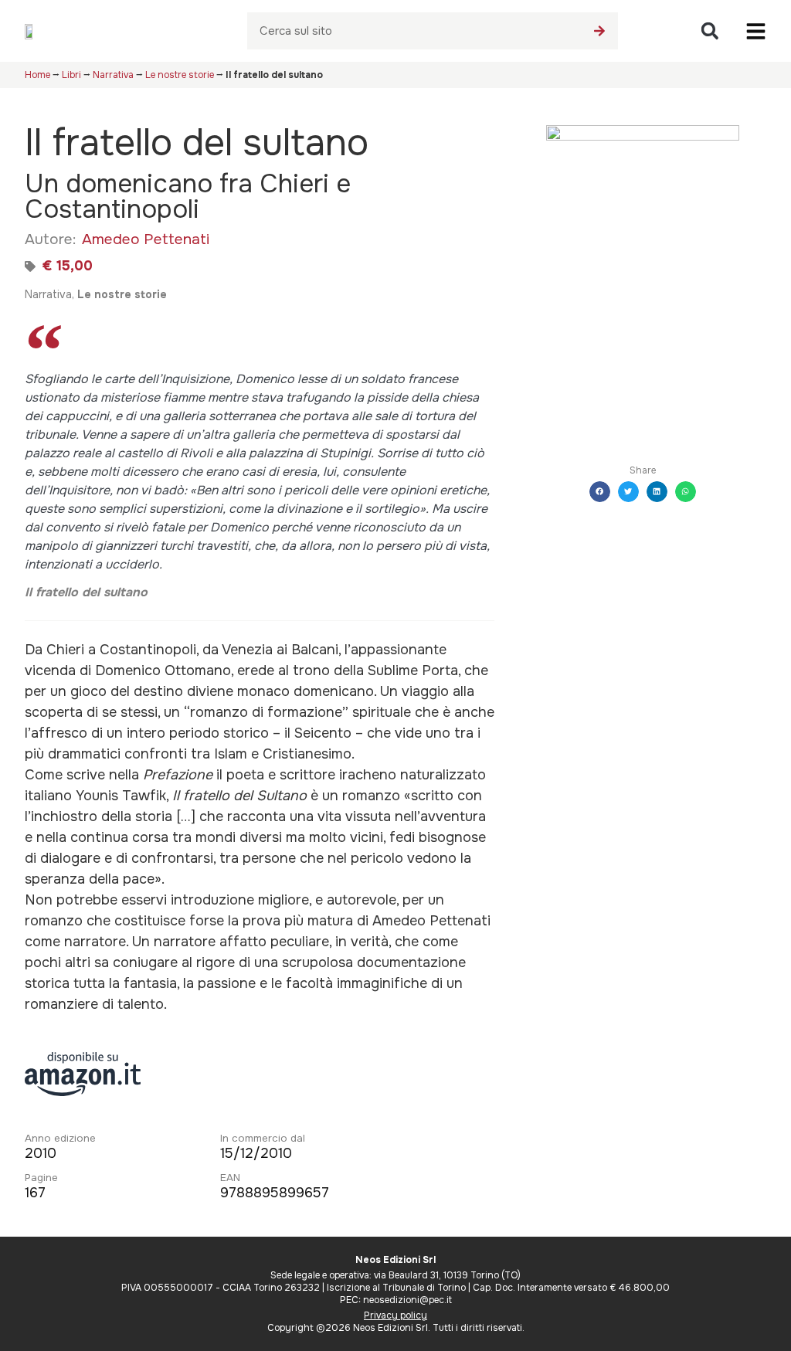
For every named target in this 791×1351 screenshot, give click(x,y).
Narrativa (113, 75)
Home (37, 75)
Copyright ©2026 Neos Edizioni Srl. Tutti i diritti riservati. (396, 1328)
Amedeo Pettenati (145, 239)
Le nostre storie (179, 75)
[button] (709, 31)
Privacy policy (395, 1315)
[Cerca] (599, 30)
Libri (71, 75)
